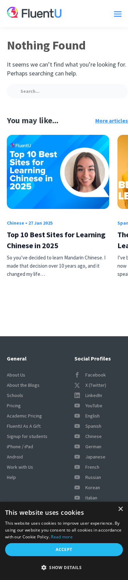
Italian (91, 498)
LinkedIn (93, 395)
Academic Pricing (24, 416)
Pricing (14, 405)
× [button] (120, 509)
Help (11, 477)
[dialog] (64, 541)
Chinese (15, 223)
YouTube (93, 405)
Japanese (95, 457)
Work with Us (20, 467)
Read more (62, 537)
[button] (64, 567)
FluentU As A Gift (24, 426)
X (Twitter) (95, 385)
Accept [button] (64, 549)
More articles (111, 120)
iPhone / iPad (20, 446)
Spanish (93, 426)
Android (15, 457)
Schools (15, 395)
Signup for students (27, 436)
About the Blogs (23, 385)
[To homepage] (34, 13)
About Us (16, 375)
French (92, 467)
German (93, 446)
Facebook (95, 375)
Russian (93, 477)
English (92, 416)
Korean (92, 487)
